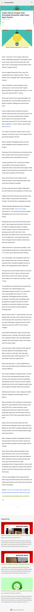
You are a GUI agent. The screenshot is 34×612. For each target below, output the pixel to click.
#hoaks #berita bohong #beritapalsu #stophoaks (16, 496)
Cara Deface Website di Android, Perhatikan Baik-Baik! (15, 564)
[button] (3, 22)
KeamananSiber (9, 2)
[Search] (32, 2)
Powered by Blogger (18, 610)
